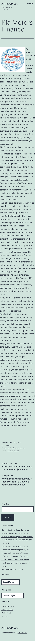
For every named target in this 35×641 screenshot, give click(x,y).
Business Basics (19, 448)
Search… (5, 504)
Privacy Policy (7, 610)
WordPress (22, 633)
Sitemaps (5, 616)
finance (10, 450)
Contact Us (6, 613)
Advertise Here (7, 606)
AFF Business (9, 3)
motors (16, 450)
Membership (6, 569)
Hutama (7, 445)
